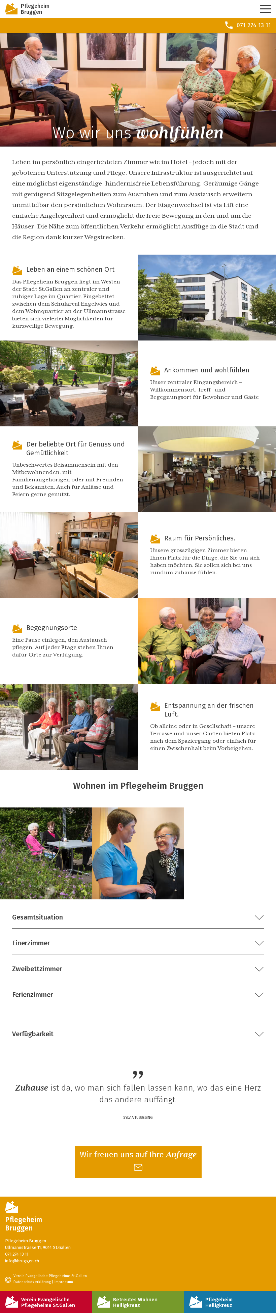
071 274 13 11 (16, 1254)
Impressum (64, 1282)
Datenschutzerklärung (32, 1282)
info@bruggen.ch (22, 1261)
